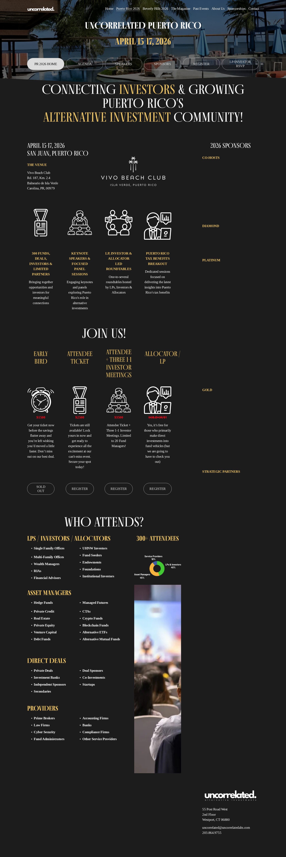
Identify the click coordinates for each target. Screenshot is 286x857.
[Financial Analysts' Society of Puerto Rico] (220, 170)
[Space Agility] (248, 415)
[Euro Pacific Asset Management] (239, 266)
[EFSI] (218, 163)
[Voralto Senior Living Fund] (215, 299)
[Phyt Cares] (208, 504)
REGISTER (201, 64)
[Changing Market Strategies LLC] (243, 484)
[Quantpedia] (236, 517)
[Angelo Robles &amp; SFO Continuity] (238, 477)
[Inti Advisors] (246, 170)
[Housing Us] (208, 272)
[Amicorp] (207, 395)
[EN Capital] (227, 163)
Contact (253, 9)
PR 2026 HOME (45, 64)
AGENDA (85, 64)
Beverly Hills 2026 (155, 9)
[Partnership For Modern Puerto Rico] (235, 497)
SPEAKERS (123, 64)
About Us (218, 9)
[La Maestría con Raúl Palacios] (234, 490)
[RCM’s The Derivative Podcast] (216, 523)
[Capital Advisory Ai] (211, 231)
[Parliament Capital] (233, 279)
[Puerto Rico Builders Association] (238, 504)
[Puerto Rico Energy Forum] (214, 510)
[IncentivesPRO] (229, 231)
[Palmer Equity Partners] (213, 279)
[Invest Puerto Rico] (211, 490)
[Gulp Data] (221, 409)
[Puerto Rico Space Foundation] (216, 517)
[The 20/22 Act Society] (212, 530)
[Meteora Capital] (237, 272)
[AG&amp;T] (208, 163)
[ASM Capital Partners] (222, 395)
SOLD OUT (40, 489)
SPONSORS (162, 64)
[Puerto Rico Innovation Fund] (215, 285)
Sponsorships (236, 9)
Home (109, 9)
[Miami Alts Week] (210, 497)
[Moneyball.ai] (233, 409)
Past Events (201, 9)
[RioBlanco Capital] (211, 292)
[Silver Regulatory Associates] (234, 292)
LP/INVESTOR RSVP (240, 64)
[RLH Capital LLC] (232, 415)
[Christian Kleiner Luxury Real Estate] (219, 402)
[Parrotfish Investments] (212, 415)
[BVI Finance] (221, 484)
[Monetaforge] (251, 272)
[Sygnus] (251, 292)
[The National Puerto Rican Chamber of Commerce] (224, 177)
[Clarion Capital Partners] (213, 266)
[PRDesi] (218, 504)
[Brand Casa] (208, 484)
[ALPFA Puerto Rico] (211, 477)
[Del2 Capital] (208, 409)
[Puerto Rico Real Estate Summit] (241, 510)
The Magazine (180, 9)
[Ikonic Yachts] (222, 272)
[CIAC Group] (242, 402)
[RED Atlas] (236, 523)
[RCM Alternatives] (238, 285)
